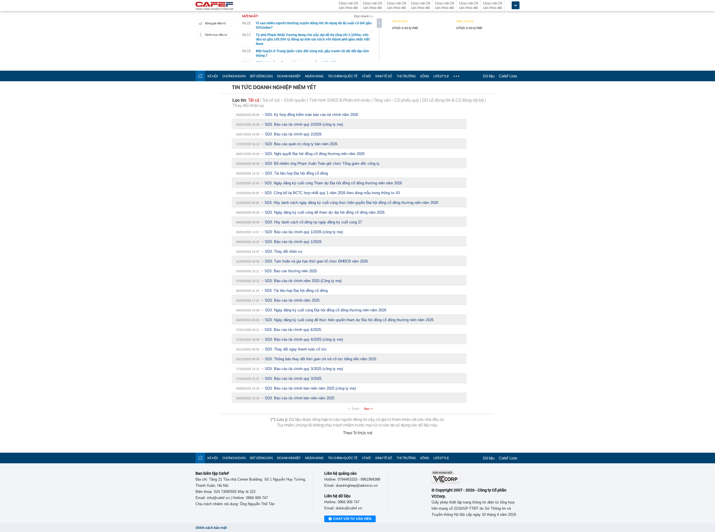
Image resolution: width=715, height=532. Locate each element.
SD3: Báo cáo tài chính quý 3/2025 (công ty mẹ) (304, 369)
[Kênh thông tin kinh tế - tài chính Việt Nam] (214, 6)
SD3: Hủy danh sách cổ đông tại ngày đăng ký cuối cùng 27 (313, 222)
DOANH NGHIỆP (289, 76)
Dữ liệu (488, 76)
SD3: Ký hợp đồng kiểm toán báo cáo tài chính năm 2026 (311, 115)
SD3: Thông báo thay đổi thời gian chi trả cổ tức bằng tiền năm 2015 (320, 359)
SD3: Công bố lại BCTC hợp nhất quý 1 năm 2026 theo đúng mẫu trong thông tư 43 (332, 193)
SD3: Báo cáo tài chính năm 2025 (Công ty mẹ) (303, 281)
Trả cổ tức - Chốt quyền (284, 100)
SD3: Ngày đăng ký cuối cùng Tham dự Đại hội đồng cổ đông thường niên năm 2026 (333, 183)
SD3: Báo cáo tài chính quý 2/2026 (293, 134)
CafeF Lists (508, 76)
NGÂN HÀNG (314, 76)
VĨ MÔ (366, 76)
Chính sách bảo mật (211, 528)
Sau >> (368, 408)
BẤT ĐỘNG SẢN (261, 76)
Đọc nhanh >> (363, 16)
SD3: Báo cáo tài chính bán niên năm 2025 (299, 398)
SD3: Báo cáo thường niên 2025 (290, 271)
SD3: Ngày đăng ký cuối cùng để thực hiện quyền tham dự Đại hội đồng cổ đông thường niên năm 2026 (349, 320)
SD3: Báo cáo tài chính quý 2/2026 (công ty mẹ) (304, 124)
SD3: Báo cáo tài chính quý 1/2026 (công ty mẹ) (304, 232)
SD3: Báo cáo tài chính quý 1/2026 (293, 242)
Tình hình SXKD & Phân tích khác (340, 100)
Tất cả (253, 100)
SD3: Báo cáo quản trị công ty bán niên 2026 (301, 144)
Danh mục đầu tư (216, 35)
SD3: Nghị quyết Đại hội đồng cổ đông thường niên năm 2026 (314, 154)
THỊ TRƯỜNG (406, 76)
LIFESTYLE (441, 76)
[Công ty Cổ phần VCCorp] (445, 483)
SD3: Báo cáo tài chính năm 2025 (292, 300)
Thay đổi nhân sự (248, 105)
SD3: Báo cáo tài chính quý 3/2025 (293, 378)
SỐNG (424, 76)
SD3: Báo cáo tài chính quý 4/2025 (292, 330)
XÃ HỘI (212, 76)
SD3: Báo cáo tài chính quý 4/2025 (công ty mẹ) (304, 339)
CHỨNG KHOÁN (234, 76)
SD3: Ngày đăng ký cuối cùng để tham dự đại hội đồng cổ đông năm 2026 (325, 212)
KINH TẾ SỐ (383, 76)
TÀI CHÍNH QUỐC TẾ (343, 76)
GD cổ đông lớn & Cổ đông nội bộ (453, 100)
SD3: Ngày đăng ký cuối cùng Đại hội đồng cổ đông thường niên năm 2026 (325, 310)
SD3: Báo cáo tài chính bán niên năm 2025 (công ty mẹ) (310, 388)
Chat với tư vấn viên (352, 519)
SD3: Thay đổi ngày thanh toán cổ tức (296, 349)
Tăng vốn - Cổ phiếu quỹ (396, 100)
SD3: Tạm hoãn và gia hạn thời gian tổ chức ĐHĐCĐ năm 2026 (316, 261)
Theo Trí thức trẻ (357, 432)
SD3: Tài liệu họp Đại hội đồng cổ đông (296, 173)
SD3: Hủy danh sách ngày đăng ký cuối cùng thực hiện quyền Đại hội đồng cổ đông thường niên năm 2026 (351, 203)
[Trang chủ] (200, 76)
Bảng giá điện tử (215, 23)
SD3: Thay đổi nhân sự (283, 251)
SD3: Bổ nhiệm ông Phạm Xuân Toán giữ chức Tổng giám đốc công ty (322, 163)
